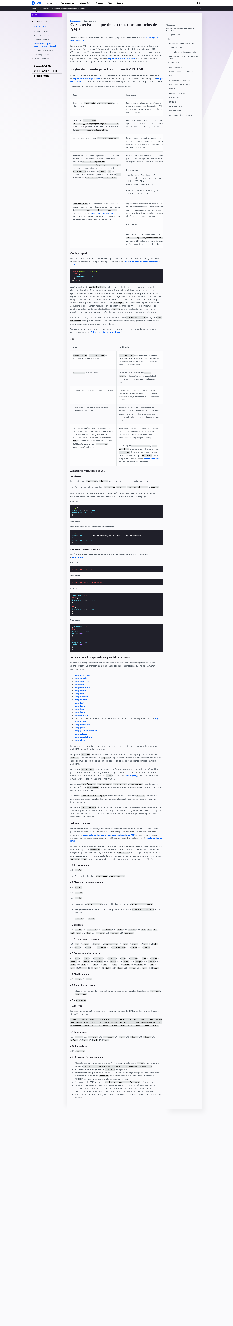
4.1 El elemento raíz (176, 67)
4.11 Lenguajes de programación (180, 115)
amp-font (79, 703)
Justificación (77, 557)
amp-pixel (80, 727)
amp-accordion (82, 675)
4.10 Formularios (175, 111)
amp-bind (79, 693)
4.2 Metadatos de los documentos (181, 71)
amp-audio (80, 690)
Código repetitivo (174, 35)
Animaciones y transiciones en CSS (181, 43)
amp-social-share (83, 737)
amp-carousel (81, 696)
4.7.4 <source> (174, 98)
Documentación (67, 3)
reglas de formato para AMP (121, 58)
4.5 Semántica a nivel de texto (179, 85)
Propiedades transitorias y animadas (183, 52)
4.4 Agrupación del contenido (179, 80)
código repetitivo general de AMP (106, 332)
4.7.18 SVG (172, 102)
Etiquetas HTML (173, 63)
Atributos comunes (41, 35)
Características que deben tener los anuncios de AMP (45, 44)
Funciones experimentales (44, 50)
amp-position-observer (86, 730)
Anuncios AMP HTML (42, 39)
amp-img (79, 709)
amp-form (80, 706)
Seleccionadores (176, 48)
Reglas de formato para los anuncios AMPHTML (180, 29)
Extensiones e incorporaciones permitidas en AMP (183, 57)
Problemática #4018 (98, 213)
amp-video (80, 740)
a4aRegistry (131, 775)
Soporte (120, 3)
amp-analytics (82, 681)
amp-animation (82, 687)
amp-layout (80, 712)
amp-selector (81, 734)
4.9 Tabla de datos (175, 106)
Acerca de (51, 3)
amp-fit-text (81, 699)
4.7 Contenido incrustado (178, 93)
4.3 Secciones (173, 76)
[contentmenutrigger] (183, 25)
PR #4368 (112, 213)
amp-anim (80, 684)
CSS (169, 39)
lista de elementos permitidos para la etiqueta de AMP (109, 835)
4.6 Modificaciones (175, 89)
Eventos (99, 3)
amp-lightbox (81, 715)
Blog (110, 3)
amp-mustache (82, 724)
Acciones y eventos (41, 31)
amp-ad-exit (81, 678)
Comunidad (85, 3)
